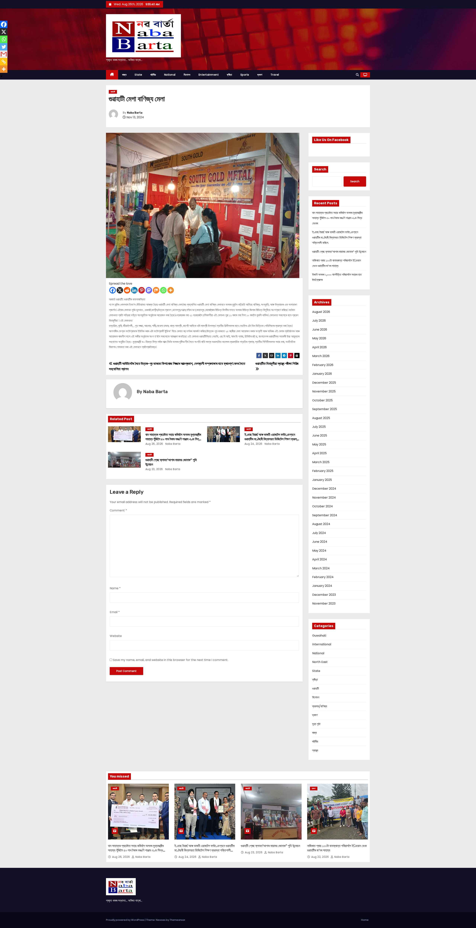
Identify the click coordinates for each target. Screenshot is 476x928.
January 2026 (322, 374)
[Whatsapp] (163, 290)
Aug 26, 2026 (154, 444)
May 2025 (319, 444)
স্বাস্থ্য (315, 750)
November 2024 (324, 497)
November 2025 (324, 391)
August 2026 (321, 312)
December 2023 (324, 595)
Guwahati (319, 635)
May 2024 (319, 550)
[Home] (112, 75)
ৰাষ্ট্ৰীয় (153, 75)
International (321, 644)
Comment (118, 510)
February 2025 (322, 471)
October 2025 (322, 400)
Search (320, 169)
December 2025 (324, 382)
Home (365, 920)
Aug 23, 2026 (154, 469)
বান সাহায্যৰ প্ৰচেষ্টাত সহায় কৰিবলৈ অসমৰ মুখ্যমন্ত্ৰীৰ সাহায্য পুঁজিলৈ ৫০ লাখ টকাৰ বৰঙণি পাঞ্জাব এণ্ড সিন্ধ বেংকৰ (173, 439)
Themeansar (177, 920)
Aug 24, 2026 (253, 444)
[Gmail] (3, 54)
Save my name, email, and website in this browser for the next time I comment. (170, 660)
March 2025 (320, 462)
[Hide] (1, 76)
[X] (120, 290)
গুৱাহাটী (113, 91)
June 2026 (319, 329)
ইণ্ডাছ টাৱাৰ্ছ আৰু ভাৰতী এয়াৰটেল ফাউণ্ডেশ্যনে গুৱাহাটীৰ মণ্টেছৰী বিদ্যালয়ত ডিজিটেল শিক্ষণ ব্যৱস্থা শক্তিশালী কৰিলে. (272, 439)
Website (116, 636)
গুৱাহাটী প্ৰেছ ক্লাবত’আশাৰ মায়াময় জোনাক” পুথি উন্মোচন (339, 252)
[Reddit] (127, 290)
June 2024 (319, 542)
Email (115, 612)
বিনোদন (187, 75)
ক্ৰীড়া (229, 75)
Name (115, 588)
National (170, 75)
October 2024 (322, 506)
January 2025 (322, 480)
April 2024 (319, 559)
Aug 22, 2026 (320, 857)
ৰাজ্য (124, 75)
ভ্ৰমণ (259, 75)
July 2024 (319, 533)
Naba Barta (134, 112)
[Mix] (156, 290)
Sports (244, 75)
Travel (275, 75)
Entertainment (209, 75)
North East (320, 662)
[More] (170, 290)
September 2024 (324, 515)
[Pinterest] (141, 290)
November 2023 (323, 603)
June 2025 (319, 435)
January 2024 (322, 586)
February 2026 (322, 365)
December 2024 (324, 488)
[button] (357, 75)
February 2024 (323, 577)
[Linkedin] (134, 290)
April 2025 (319, 453)
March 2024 (321, 568)
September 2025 (324, 409)
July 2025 (319, 427)
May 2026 (319, 338)
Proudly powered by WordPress (125, 920)
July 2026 (319, 320)
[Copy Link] (3, 61)
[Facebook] (112, 290)
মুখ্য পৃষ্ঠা (316, 724)
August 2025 (321, 418)
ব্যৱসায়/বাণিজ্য (319, 706)
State (138, 75)
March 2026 (320, 356)
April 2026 (319, 347)
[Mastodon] (149, 290)
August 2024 (321, 524)
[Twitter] (3, 46)
